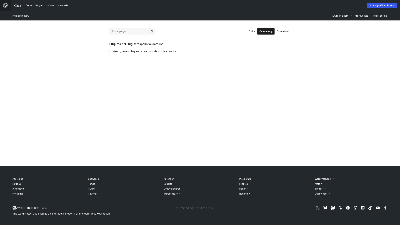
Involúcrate (245, 179)
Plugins (91, 188)
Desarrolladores (172, 188)
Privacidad (17, 193)
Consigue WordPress (382, 5)
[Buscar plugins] (152, 31)
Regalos (244, 193)
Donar (243, 188)
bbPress (320, 188)
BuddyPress (322, 193)
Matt (318, 183)
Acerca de (17, 179)
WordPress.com (324, 179)
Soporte (168, 183)
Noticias (16, 183)
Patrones (93, 193)
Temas (91, 183)
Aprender (169, 179)
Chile (44, 208)
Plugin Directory (20, 15)
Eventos (243, 183)
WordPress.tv (172, 193)
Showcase (93, 179)
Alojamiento (18, 188)
